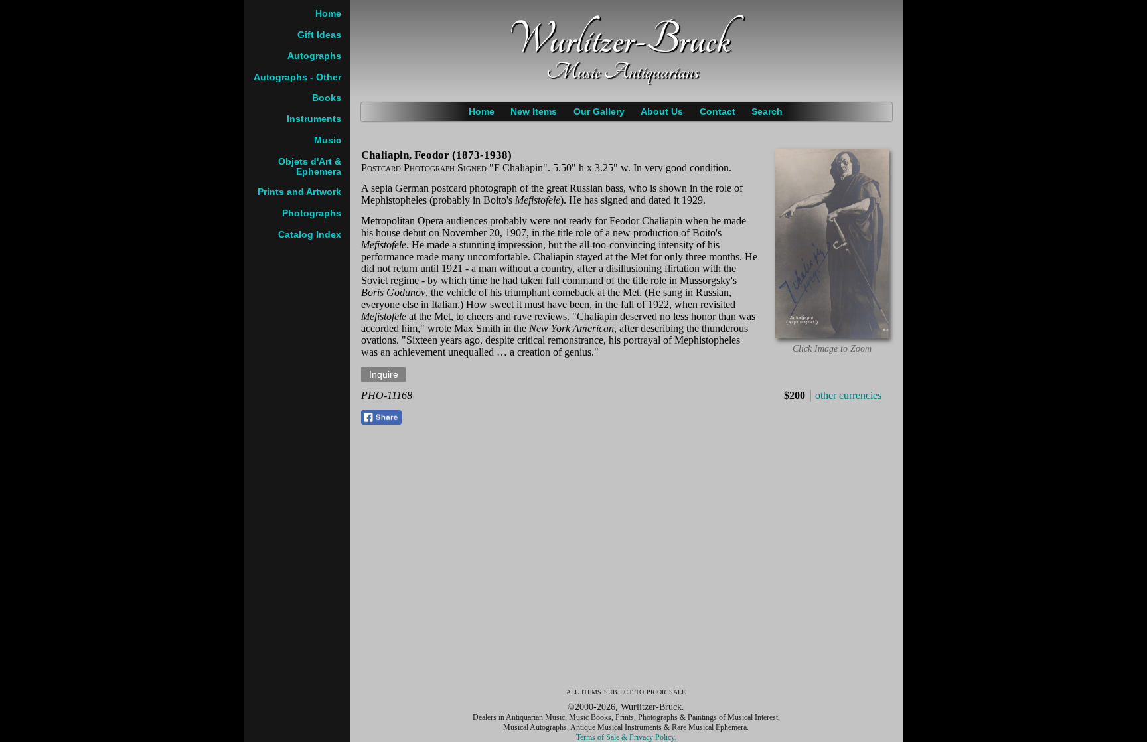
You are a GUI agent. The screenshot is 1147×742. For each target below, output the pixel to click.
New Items (533, 112)
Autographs (314, 56)
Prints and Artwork (299, 192)
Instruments (314, 119)
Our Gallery (599, 112)
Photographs (311, 213)
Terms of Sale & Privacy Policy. (626, 737)
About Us (662, 112)
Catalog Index (309, 235)
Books (326, 98)
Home (482, 112)
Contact (717, 112)
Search (767, 112)
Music (327, 140)
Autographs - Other (297, 77)
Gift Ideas (319, 35)
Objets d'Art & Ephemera (309, 167)
